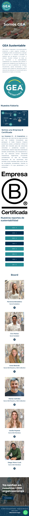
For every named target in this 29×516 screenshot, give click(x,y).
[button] (25, 512)
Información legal (14, 512)
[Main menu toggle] (25, 6)
